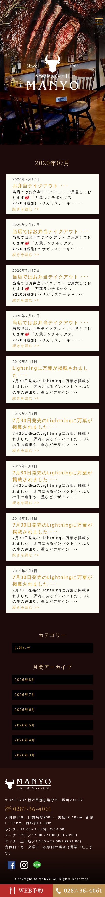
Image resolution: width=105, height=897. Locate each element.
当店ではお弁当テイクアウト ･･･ (50, 231)
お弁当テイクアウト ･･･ (40, 185)
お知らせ (23, 647)
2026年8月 (25, 679)
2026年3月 (25, 755)
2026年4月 (25, 740)
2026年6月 (25, 709)
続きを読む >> (26, 208)
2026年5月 (25, 725)
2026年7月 (25, 694)
